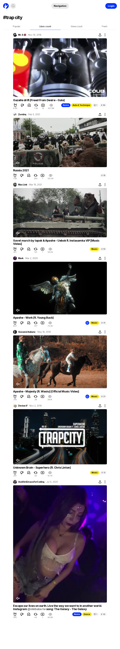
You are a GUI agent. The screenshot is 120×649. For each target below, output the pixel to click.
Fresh (104, 26)
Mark (20, 258)
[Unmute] (17, 93)
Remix (66, 105)
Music (94, 249)
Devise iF (23, 406)
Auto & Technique (81, 105)
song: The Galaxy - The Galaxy (66, 609)
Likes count (45, 26)
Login (111, 5)
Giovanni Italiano (26, 332)
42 (103, 614)
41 (103, 322)
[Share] (100, 35)
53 (103, 249)
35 (103, 175)
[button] (15, 105)
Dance (87, 614)
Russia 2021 (21, 170)
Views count (76, 26)
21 (103, 396)
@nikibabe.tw (37, 609)
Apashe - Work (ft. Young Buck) (33, 317)
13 (103, 472)
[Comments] (29, 105)
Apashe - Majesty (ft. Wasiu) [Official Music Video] (46, 391)
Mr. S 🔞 (22, 35)
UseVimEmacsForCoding (31, 482)
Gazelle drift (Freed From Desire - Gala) (39, 100)
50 (103, 105)
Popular (16, 26)
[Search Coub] (13, 6)
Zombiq (22, 114)
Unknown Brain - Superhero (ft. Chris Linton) (42, 467)
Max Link (22, 185)
